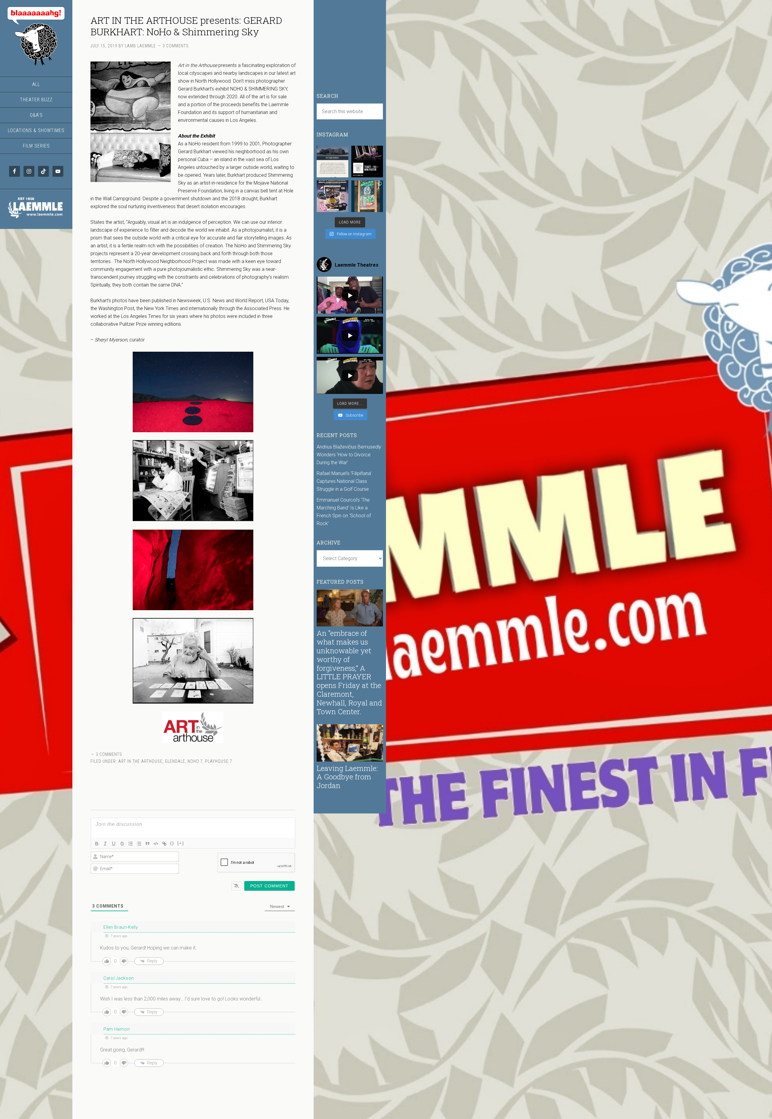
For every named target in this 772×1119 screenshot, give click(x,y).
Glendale (175, 761)
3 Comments (176, 45)
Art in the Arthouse (140, 761)
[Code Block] (156, 843)
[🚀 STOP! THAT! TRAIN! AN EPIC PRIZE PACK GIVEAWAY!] (332, 196)
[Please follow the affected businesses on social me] (332, 161)
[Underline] (113, 843)
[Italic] (105, 843)
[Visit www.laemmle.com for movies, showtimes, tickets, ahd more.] (36, 219)
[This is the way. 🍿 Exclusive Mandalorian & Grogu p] (367, 196)
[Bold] (97, 843)
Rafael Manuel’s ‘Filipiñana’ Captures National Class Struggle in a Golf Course (344, 481)
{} (172, 843)
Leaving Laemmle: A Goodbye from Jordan (347, 777)
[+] (180, 843)
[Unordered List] (139, 843)
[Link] (164, 843)
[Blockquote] (147, 843)
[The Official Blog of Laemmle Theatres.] (36, 36)
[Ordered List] (130, 843)
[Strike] (122, 843)
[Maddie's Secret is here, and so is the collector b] (367, 161)
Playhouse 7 (218, 761)
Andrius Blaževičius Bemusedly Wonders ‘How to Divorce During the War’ (349, 454)
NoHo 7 (195, 761)
